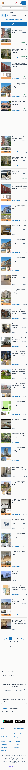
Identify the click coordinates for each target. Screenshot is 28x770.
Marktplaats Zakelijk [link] (19, 728)
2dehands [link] (4, 747)
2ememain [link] (17, 747)
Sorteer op (12, 12)
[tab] (3, 15)
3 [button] (17, 638)
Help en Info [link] (17, 731)
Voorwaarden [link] (5, 734)
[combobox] (12, 7)
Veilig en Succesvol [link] (6, 731)
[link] (3, 3)
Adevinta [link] (16, 744)
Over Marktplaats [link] (6, 741)
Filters (15, 24)
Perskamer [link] (4, 744)
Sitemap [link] (3, 750)
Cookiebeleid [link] (4, 737)
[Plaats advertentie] (23, 3)
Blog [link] (2, 728)
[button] (16, 3)
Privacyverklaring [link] (18, 734)
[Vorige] (6, 638)
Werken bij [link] (17, 741)
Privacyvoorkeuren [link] (19, 737)
